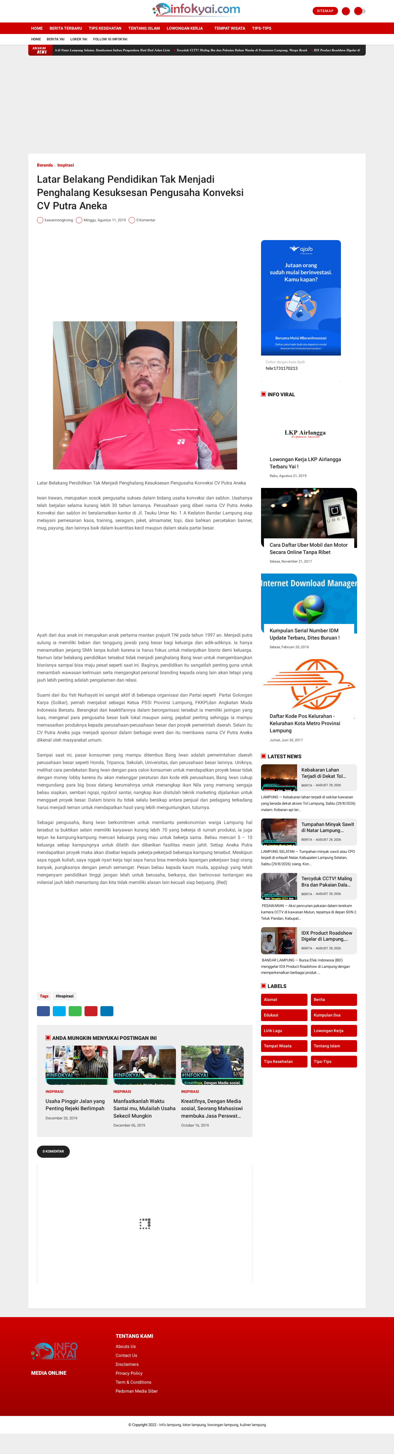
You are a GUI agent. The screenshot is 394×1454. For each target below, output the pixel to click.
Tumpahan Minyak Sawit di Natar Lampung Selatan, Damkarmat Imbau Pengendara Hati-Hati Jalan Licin (327, 827)
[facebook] (30, 11)
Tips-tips (261, 28)
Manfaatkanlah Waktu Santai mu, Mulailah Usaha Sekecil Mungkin (144, 1108)
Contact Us (126, 1355)
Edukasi (271, 1015)
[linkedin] (106, 1011)
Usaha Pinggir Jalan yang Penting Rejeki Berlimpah (75, 1104)
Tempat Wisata (229, 28)
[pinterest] (91, 1011)
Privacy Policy (129, 1373)
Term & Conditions (133, 1382)
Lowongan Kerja (185, 28)
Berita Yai (56, 39)
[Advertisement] (197, 104)
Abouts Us (126, 1346)
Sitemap (325, 11)
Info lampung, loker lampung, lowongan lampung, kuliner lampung (212, 1425)
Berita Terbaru (66, 28)
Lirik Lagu (273, 1030)
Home (37, 28)
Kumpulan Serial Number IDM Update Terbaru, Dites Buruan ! (305, 634)
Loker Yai (78, 39)
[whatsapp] (75, 1011)
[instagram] (45, 11)
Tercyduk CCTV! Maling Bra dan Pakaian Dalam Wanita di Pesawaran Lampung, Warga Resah (212, 50)
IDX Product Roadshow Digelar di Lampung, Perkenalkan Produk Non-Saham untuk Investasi (326, 936)
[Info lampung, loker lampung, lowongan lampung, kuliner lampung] (197, 19)
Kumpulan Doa (327, 1015)
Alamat (270, 999)
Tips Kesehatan (105, 28)
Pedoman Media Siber (137, 1391)
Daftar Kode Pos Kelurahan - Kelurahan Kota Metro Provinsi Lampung (305, 723)
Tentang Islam (144, 28)
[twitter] (38, 11)
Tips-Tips (322, 1061)
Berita (306, 785)
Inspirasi (65, 165)
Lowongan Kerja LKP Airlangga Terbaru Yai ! (305, 462)
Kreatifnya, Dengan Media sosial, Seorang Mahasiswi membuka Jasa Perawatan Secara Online (212, 1108)
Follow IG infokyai (110, 39)
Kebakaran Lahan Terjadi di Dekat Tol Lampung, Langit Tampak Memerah (322, 773)
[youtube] (53, 11)
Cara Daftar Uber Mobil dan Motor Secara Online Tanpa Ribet (309, 548)
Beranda (45, 165)
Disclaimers (127, 1364)
